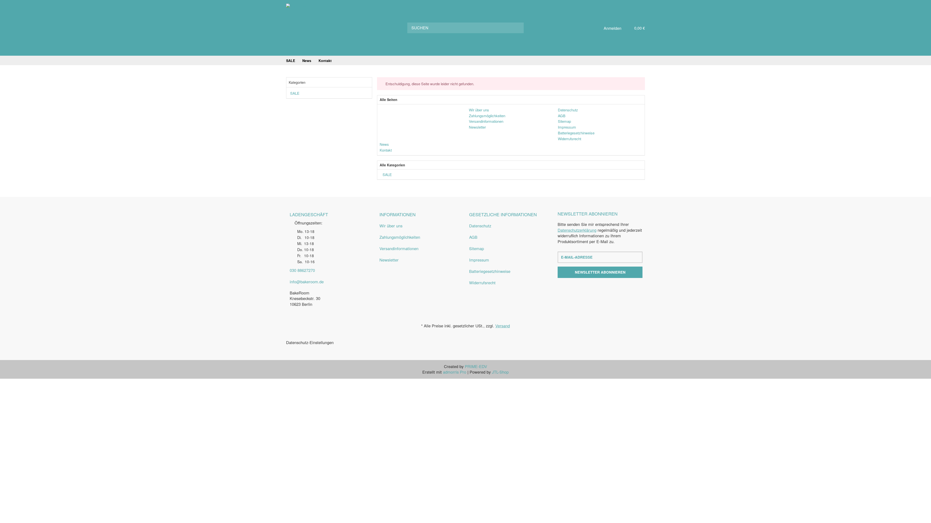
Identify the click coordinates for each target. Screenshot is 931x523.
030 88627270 (302, 270)
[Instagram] (604, 288)
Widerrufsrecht (482, 282)
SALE (387, 174)
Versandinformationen (398, 248)
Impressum (479, 260)
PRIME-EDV (476, 366)
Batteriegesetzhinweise (489, 271)
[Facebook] (595, 288)
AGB (473, 237)
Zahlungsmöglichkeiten (399, 237)
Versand (502, 326)
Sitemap (476, 248)
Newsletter (389, 260)
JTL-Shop (500, 372)
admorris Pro (454, 372)
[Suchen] (516, 28)
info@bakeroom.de (307, 282)
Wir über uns (390, 226)
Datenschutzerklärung (577, 230)
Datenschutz (480, 226)
